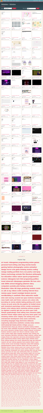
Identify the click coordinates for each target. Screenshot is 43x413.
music (18, 29)
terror (6, 389)
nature (19, 276)
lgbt (18, 310)
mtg (17, 395)
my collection (24, 47)
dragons (36, 359)
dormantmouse (4, 251)
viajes (12, 400)
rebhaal (34, 212)
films (23, 295)
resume (22, 350)
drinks (26, 405)
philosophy (37, 274)
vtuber (9, 328)
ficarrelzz (3, 154)
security (31, 363)
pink (18, 286)
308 (10, 125)
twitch (20, 87)
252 (30, 193)
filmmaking (27, 370)
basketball (14, 328)
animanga (18, 385)
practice (36, 395)
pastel (38, 377)
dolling (16, 87)
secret (39, 405)
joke (40, 402)
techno (27, 383)
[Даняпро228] (16, 189)
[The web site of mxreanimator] (26, 24)
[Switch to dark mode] (42, 1)
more (5, 401)
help (10, 380)
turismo (35, 389)
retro (38, 281)
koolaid (24, 165)
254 (10, 193)
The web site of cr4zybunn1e (16, 134)
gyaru (15, 353)
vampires (17, 347)
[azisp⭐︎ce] (36, 189)
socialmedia (32, 371)
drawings (21, 29)
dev (9, 374)
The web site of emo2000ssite (6, 47)
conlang (5, 395)
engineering (5, 323)
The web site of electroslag (15, 85)
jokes (37, 405)
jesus (28, 376)
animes (3, 344)
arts (29, 300)
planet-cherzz (3, 164)
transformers (3, 375)
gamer (28, 381)
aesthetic (17, 295)
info (16, 340)
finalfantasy (36, 403)
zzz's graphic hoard (14, 153)
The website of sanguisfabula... (36, 95)
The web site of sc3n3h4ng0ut (16, 211)
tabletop (17, 384)
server (12, 395)
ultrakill (37, 396)
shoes (7, 387)
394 (20, 38)
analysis (32, 387)
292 (30, 135)
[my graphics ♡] (26, 72)
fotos (10, 401)
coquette (36, 354)
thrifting (2, 387)
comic (38, 288)
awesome (33, 374)
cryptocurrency (3, 400)
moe (29, 398)
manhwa (18, 374)
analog (7, 385)
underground (6, 398)
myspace (36, 68)
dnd (21, 310)
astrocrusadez (3, 38)
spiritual (18, 403)
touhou (39, 357)
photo (34, 347)
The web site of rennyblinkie (5, 124)
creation (38, 388)
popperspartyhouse (14, 232)
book (2, 335)
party (21, 400)
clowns (35, 376)
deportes (3, 363)
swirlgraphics (3, 183)
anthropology (15, 389)
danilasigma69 (14, 193)
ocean (26, 362)
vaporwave (16, 337)
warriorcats (17, 382)
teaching (10, 359)
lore (18, 332)
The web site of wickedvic (35, 85)
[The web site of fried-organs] (6, 101)
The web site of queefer (25, 202)
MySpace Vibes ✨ (35, 105)
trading (5, 382)
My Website (34, 56)
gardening (25, 288)
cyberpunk (30, 325)
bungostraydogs (16, 39)
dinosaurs (20, 373)
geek (11, 397)
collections (31, 402)
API (33, 410)
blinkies (3, 29)
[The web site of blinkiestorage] (26, 92)
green (13, 383)
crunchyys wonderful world (5, 231)
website (18, 302)
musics (28, 397)
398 (30, 28)
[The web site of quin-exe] (16, 160)
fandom (27, 293)
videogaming (3, 389)
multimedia (3, 381)
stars (33, 365)
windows (27, 354)
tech (18, 279)
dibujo (7, 397)
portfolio (16, 272)
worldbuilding (6, 295)
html (21, 279)
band (23, 342)
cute (34, 272)
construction (3, 380)
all (37, 345)
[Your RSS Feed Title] (36, 121)
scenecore (23, 369)
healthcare (23, 386)
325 (10, 106)
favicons (20, 155)
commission (7, 399)
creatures (28, 402)
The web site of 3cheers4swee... (36, 240)
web (2, 283)
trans (27, 312)
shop (30, 333)
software (31, 308)
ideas (39, 384)
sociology (34, 384)
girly (30, 377)
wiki (34, 350)
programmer (34, 380)
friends (10, 314)
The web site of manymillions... (36, 76)
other (30, 345)
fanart (9, 68)
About (25, 410)
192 (20, 251)
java (28, 384)
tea (8, 376)
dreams (27, 348)
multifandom (35, 402)
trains (36, 377)
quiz (23, 397)
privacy (8, 367)
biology (17, 330)
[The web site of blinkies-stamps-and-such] (16, 63)
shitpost (40, 396)
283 (10, 154)
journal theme (13, 47)
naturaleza (37, 404)
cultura (24, 384)
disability (38, 400)
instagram (32, 398)
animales (30, 381)
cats (13, 58)
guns (14, 395)
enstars (20, 389)
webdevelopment (5, 357)
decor (28, 396)
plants (20, 314)
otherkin (33, 386)
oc (23, 184)
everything (4, 321)
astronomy (22, 337)
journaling (4, 302)
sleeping (36, 344)
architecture (37, 330)
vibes (36, 397)
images (8, 378)
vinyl (9, 398)
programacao (30, 388)
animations (35, 351)
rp (23, 362)
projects (28, 342)
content (27, 395)
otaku (17, 390)
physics (37, 337)
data (24, 365)
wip (34, 340)
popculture (27, 357)
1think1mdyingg (4, 222)
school (12, 283)
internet (31, 290)
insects (2, 382)
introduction (34, 58)
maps (2, 385)
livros (38, 375)
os (15, 397)
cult (30, 403)
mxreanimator (24, 28)
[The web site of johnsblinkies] (36, 198)
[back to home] (1, 1)
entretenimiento (32, 403)
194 (10, 251)
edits (36, 405)
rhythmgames (13, 398)
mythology (7, 360)
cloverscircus (13, 124)
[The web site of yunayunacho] (36, 247)
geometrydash (28, 403)
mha (8, 401)
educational (13, 374)
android (6, 376)
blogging (18, 283)
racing (40, 387)
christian (34, 388)
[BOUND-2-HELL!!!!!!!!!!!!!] (36, 169)
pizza (20, 360)
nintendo (30, 335)
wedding (8, 388)
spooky (15, 402)
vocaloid (17, 298)
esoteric (5, 394)
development (15, 319)
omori (24, 374)
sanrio (27, 310)
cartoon (19, 353)
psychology (16, 306)
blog (24, 68)
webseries (24, 389)
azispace (34, 193)
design (3, 269)
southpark (3, 383)
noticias (17, 398)
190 (30, 251)
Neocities (2, 410)
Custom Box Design (35, 47)
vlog (33, 373)
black (23, 401)
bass (32, 401)
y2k (5, 290)
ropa (19, 384)
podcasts (27, 385)
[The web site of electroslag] (16, 82)
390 (30, 38)
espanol (11, 402)
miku (22, 382)
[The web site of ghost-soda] (16, 92)
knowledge (13, 388)
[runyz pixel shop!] (36, 14)
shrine (37, 366)
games (24, 116)
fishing (17, 386)
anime (13, 39)
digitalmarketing (29, 389)
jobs (5, 405)
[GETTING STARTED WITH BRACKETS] (16, 101)
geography (9, 370)
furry (4, 213)
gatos (2, 338)
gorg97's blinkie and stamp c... (26, 192)
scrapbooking (3, 390)
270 (30, 164)
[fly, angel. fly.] (6, 160)
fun (28, 184)
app (22, 353)
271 (20, 164)
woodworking (29, 405)
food (10, 265)
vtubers (33, 377)
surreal (34, 390)
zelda (17, 401)
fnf (29, 360)
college (2, 378)
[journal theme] (16, 43)
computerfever (24, 164)
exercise (35, 401)
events (38, 347)
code (37, 316)
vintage (24, 325)
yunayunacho (34, 251)
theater (27, 375)
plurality (22, 378)
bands (2, 386)
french (21, 394)
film (23, 274)
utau (10, 369)
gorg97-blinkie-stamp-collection (26, 193)
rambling (26, 402)
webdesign (28, 328)
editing (23, 312)
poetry (14, 58)
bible (25, 387)
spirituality (26, 327)
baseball (22, 380)
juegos (27, 338)
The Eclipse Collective (25, 85)
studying (7, 363)
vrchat (19, 400)
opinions (20, 405)
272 (10, 164)
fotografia (28, 367)
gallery (3, 360)
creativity (13, 310)
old (18, 377)
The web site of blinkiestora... (26, 95)
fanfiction (31, 298)
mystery (8, 356)
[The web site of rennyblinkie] (6, 121)
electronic (19, 375)
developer (10, 354)
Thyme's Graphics (24, 221)
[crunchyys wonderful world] (6, 227)
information (21, 335)
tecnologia (17, 344)
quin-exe (13, 164)
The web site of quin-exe (15, 163)
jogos (15, 351)
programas (9, 386)
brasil (10, 371)
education (8, 276)
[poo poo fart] (16, 237)
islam (36, 401)
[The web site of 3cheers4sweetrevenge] (36, 237)
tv (12, 295)
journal (33, 293)
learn (15, 387)
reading (10, 272)
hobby (5, 362)
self (25, 405)
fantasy (23, 286)
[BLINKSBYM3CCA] (6, 72)
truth (12, 394)
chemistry (33, 375)
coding (35, 269)
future (17, 400)
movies (28, 265)
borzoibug (13, 77)
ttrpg (17, 321)
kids (6, 395)
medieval (5, 388)
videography (34, 378)
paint (13, 406)
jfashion (21, 362)
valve (19, 97)
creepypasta (21, 354)
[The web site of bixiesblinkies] (16, 140)
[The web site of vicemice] (6, 82)
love (34, 281)
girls (32, 376)
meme (38, 353)
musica (29, 269)
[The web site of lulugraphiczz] (6, 92)
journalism (23, 356)
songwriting (14, 399)
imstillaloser (13, 28)
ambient (32, 389)
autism (23, 345)
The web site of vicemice (5, 85)
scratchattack (34, 183)
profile (34, 345)
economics (12, 385)
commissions (24, 87)
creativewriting (3, 398)
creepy (13, 380)
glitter (5, 397)
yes (38, 383)
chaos (21, 397)
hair (17, 389)
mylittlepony (23, 394)
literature (29, 274)
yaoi (10, 342)
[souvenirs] (26, 34)
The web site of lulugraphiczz (5, 95)
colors (27, 386)
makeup (13, 308)
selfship (2, 395)
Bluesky (12, 410)
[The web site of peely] (6, 189)
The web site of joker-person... (26, 105)
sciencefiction (11, 390)
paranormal (23, 366)
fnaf (2, 328)
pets (2, 330)
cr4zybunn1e (13, 135)
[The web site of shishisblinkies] (26, 247)
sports (25, 276)
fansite (30, 365)
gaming (4, 267)
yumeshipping (9, 400)
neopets (38, 403)
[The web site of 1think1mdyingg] (6, 218)
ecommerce (12, 375)
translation (38, 380)
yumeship (7, 380)
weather (16, 383)
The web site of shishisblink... (26, 250)
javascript (8, 325)
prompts (34, 405)
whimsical (12, 401)
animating (6, 400)
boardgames (4, 370)
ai (7, 290)
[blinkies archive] (26, 237)
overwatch (21, 401)
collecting (3, 348)
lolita (24, 376)
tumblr (14, 381)
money (19, 340)
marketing (24, 308)
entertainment (5, 319)
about (36, 338)
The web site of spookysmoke (26, 66)
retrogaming (39, 378)
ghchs (16, 360)
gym (36, 350)
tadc (1, 404)
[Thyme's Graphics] (26, 218)
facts (24, 401)
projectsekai (15, 406)
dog (23, 357)
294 (10, 135)
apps (18, 351)
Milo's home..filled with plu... (26, 153)
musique (25, 399)
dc (33, 382)
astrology (26, 350)
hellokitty (30, 373)
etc (9, 302)
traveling (25, 363)
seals (31, 394)
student (6, 374)
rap (36, 353)
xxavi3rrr (13, 154)
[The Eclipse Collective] (26, 82)
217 (10, 232)
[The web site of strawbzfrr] (36, 24)
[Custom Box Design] (36, 43)
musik (40, 403)
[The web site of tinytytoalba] (6, 208)
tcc (20, 385)
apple (10, 398)
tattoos (36, 383)
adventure (33, 360)
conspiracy (17, 388)
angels (39, 385)
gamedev (26, 281)
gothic (31, 350)
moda (36, 332)
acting (2, 376)
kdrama (4, 385)
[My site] (26, 208)
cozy (27, 374)
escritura (24, 395)
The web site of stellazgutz (15, 221)
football (33, 304)
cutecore (34, 252)
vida (35, 386)
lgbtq (38, 312)
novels (16, 362)
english (30, 353)
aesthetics (20, 323)
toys (7, 351)
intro (33, 353)
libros (8, 347)
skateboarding (23, 351)
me (2, 310)
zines (21, 319)
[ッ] (36, 131)
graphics (6, 39)
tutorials (2, 394)
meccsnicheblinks (4, 77)
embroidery (29, 401)
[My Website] (36, 53)
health (7, 300)
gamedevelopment (6, 345)
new (15, 400)
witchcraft (38, 340)
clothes (10, 316)
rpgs (35, 370)
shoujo (17, 397)
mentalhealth (14, 350)
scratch (18, 376)
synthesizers (38, 399)
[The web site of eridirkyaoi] (6, 198)
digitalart (7, 310)
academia (13, 387)
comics (26, 267)
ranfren (8, 406)
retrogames (21, 390)
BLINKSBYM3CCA (4, 76)
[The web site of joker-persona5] (26, 101)
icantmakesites (19, 242)
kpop (38, 272)
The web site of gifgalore (15, 114)
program (37, 308)
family (19, 356)
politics (36, 279)
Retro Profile (13, 250)
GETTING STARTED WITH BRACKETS (16, 105)
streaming (4, 316)
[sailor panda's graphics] (26, 227)
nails (19, 390)
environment (11, 377)
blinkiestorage (24, 96)
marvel (39, 350)
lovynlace (24, 106)
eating (38, 387)
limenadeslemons (14, 57)
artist (8, 308)
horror (9, 269)
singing (3, 337)
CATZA (23, 56)
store (31, 376)
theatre (32, 342)
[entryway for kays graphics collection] (26, 131)
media (36, 295)
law (36, 365)
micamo (13, 38)
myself (21, 363)
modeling (9, 385)
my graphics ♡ (24, 76)
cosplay (32, 332)
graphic (7, 371)
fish (32, 347)
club (13, 405)
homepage (37, 386)
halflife (24, 405)
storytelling (21, 328)
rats (36, 389)
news (3, 300)
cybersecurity (25, 340)
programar (10, 382)
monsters (21, 384)
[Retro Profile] (16, 247)
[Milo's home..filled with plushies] (26, 150)
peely (2, 193)
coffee (39, 328)
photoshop (11, 406)
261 (10, 183)
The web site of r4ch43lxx (35, 66)
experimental (8, 338)
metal (18, 312)
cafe (26, 376)
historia (30, 375)
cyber (30, 380)
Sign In (40, 0)
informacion (25, 397)
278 (30, 154)
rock (24, 316)
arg (10, 290)
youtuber (28, 398)
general (15, 390)
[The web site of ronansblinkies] (36, 111)
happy (12, 405)
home (40, 366)
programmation (32, 396)
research (3, 342)
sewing (29, 316)
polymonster (34, 222)
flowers (21, 330)
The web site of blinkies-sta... (16, 66)
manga (3, 272)
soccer (6, 330)
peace (22, 405)
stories (13, 302)
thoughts (33, 328)
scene (17, 68)
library (6, 390)
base (25, 223)
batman (16, 395)
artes (28, 380)
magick (25, 403)
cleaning (10, 387)
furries (7, 344)
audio (21, 365)
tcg (4, 405)
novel (15, 376)
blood (31, 399)
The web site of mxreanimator (26, 27)
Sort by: (2, 8)
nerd (20, 382)
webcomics (13, 323)
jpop (36, 375)
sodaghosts (13, 96)
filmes (37, 371)
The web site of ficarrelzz (5, 153)
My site (23, 211)
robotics (3, 371)
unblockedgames (27, 400)
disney (19, 398)
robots (35, 357)
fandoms (3, 332)
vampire (34, 395)
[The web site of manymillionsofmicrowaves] (36, 72)
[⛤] (36, 160)
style (37, 363)
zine (21, 359)
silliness (16, 404)
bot (21, 396)
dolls (27, 345)
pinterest (32, 369)
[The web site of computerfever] (26, 160)
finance (14, 345)
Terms (38, 410)
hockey (12, 386)
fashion (10, 267)
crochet (37, 302)
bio (17, 184)
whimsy (35, 356)
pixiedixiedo (13, 183)
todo (9, 399)
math (11, 300)
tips (34, 404)
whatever (14, 378)
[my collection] (26, 43)
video (12, 288)
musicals (13, 360)
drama (11, 384)
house (15, 401)
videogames (14, 29)
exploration (9, 402)
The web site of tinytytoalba (5, 211)
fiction (19, 300)
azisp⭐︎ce (33, 192)
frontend (6, 404)
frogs (27, 390)
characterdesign (31, 362)
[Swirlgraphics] (6, 179)
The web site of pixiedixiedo (15, 182)
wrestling (3, 369)
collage (31, 370)
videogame (4, 145)
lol (29, 366)
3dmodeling (14, 373)
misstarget (24, 212)
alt (25, 365)
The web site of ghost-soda (15, 95)
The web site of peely (4, 192)
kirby (17, 387)
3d (29, 304)
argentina (18, 405)
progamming (20, 371)
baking (23, 302)
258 (20, 183)
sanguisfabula (34, 96)
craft (11, 366)
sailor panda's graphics (25, 231)
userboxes (10, 184)
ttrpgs (26, 335)
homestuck (4, 58)
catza (23, 57)
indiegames (18, 366)
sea (19, 406)
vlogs (35, 394)
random (37, 58)
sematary (24, 58)
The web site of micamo (15, 37)
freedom (6, 386)
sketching (37, 384)
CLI (29, 410)
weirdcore (9, 332)
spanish (3, 365)
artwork (34, 385)
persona (22, 381)
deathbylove (34, 232)
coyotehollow (24, 125)
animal (9, 397)
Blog (31, 410)
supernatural (7, 381)
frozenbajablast (34, 57)
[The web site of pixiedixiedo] (16, 179)
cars (6, 298)
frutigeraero (23, 344)
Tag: (25, 8)
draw (28, 377)
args (10, 376)
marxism (26, 401)
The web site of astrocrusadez (6, 37)
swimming (23, 383)
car (27, 373)
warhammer (4, 404)
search (36, 387)
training (11, 399)
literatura (39, 373)
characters (33, 312)
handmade (12, 396)
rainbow (14, 403)
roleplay (25, 184)
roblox (14, 276)
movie (3, 333)
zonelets (38, 367)
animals (29, 58)
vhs (3, 386)
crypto (37, 342)
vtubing (7, 401)
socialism (30, 383)
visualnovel (36, 385)
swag (2, 367)
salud (20, 383)
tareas (21, 406)
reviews (36, 323)
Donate (27, 410)
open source (5, 410)
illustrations (39, 394)
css (24, 310)
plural (29, 387)
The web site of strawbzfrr (35, 27)
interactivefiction (21, 402)
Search (8, 0)
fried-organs (3, 106)
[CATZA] (26, 53)
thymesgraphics (24, 222)
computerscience (18, 381)
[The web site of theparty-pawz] (6, 14)
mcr (36, 242)
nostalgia (17, 252)
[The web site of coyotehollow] (26, 121)
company (9, 396)
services (18, 380)
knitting (12, 347)
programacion (33, 276)
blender (13, 362)
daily (4, 397)
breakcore (23, 367)
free (2, 354)
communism (33, 367)
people (7, 384)
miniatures (15, 405)
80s (22, 376)
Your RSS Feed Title (35, 124)
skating (19, 378)
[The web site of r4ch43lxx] (36, 63)
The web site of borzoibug (15, 76)
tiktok (40, 383)
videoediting (35, 381)
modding (3, 356)
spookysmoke (24, 67)
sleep (27, 116)
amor (11, 363)
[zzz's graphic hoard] (16, 150)
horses (5, 378)
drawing (23, 269)
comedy (27, 323)
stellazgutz (13, 222)
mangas (25, 385)
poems (21, 347)
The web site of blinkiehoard (36, 37)
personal (4, 39)
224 (30, 222)
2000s (10, 97)
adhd (36, 398)
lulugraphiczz (3, 96)
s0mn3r (3, 57)
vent (21, 374)
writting (29, 386)
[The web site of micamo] (16, 34)
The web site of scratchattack (36, 182)
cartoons (29, 286)
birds (2, 340)
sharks (24, 375)
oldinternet (34, 398)
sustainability (30, 390)
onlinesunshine (34, 106)
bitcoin (18, 383)
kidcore (23, 388)
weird (3, 325)
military (16, 399)
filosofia (28, 399)
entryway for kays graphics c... (26, 134)
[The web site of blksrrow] (6, 169)
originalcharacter (3, 399)
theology (39, 390)
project (14, 332)
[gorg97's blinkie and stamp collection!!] (26, 189)
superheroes (15, 394)
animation (4, 155)
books (33, 265)
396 (10, 38)
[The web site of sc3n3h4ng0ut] (16, 208)
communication (33, 397)
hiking (11, 353)
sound (26, 384)
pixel (38, 116)
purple (14, 386)
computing (21, 377)
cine (13, 363)
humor (31, 359)
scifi (33, 302)
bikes (35, 396)
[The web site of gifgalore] (16, 111)
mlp (9, 58)
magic (11, 333)
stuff (15, 300)
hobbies (36, 327)
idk (26, 145)
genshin (8, 348)
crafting (36, 335)
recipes (39, 363)
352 (30, 77)
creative (7, 333)
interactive (18, 357)
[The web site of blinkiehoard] (36, 34)
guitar (36, 314)
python (28, 356)
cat (7, 304)
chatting (2, 384)
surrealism (33, 383)
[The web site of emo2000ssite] (6, 43)
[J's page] (16, 24)
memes (4, 293)
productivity (23, 404)
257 (30, 183)
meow (9, 365)
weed (39, 382)
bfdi (27, 366)
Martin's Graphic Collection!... (6, 240)
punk (10, 304)
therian (25, 382)
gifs (27, 213)
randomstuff (33, 400)
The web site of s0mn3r (5, 56)
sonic (15, 316)
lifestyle (3, 312)
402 (10, 28)
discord (22, 332)
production (36, 369)
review (29, 395)
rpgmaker (8, 394)
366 (20, 67)
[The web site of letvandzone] (6, 131)
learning (11, 298)
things (29, 374)
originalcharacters (6, 327)
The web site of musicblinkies (6, 114)
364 (30, 67)
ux (36, 394)
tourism (2, 388)
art (33, 29)
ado (7, 145)
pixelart (18, 87)
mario (38, 376)
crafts (19, 290)
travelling (3, 373)
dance (18, 308)
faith (33, 404)
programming (34, 174)
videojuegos (18, 281)
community (31, 319)
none (13, 371)
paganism (36, 400)
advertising (4, 402)
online (36, 362)
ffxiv (12, 369)
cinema (3, 304)
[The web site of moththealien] (26, 140)
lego (7, 382)
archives (11, 394)
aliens (28, 351)
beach (19, 401)
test (22, 298)
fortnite (26, 360)
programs (31, 395)
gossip (24, 402)
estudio (33, 394)
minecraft (9, 281)
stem (14, 401)
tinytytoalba (3, 212)
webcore (20, 327)
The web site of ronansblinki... (36, 114)
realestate (25, 377)
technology (11, 274)
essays (37, 348)
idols (22, 400)
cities (31, 405)
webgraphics (8, 97)
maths (36, 374)
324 (20, 106)
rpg (24, 314)
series (15, 304)
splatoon (16, 354)
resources (15, 359)
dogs (19, 288)
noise (15, 367)
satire (18, 399)
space (25, 298)
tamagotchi (2, 403)
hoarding (8, 174)
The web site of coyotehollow (26, 124)
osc (19, 359)
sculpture (20, 387)
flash (25, 381)
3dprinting (36, 382)
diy (21, 304)
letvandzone (3, 135)
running (12, 367)
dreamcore (38, 360)
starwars (14, 377)
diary (16, 58)
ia (37, 397)
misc (20, 376)
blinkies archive (24, 240)
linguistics (31, 348)
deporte (2, 377)
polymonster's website (35, 221)
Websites (5, 0)
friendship (20, 388)
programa (11, 389)
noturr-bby (24, 183)
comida (28, 306)
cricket (27, 387)
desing (31, 401)
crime (14, 400)
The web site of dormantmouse (6, 250)
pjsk (6, 365)
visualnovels (18, 348)
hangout (14, 213)
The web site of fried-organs (5, 105)
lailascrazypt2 (34, 164)
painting (29, 302)
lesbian (2, 374)
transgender (7, 350)
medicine (6, 354)
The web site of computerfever (26, 163)
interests (18, 345)
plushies (19, 367)
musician (9, 405)
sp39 (23, 232)
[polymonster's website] (36, 218)
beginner (29, 404)
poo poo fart (13, 240)
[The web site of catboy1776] (26, 111)
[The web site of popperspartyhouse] (16, 227)
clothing (34, 333)
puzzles (15, 356)
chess (11, 356)
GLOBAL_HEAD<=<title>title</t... (16, 56)
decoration (20, 116)
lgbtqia (6, 383)
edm (29, 385)
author (22, 385)
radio (39, 335)
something (7, 403)
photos (19, 325)
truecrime (31, 384)
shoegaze (39, 395)
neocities (14, 397)
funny (27, 314)
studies (20, 404)
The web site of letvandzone (5, 134)
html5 (32, 344)
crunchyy (3, 232)
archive (23, 306)
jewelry (37, 370)
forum (11, 383)
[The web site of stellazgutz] (16, 218)
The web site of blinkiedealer (16, 202)
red (12, 404)
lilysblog (24, 77)
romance (28, 347)
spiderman (9, 395)
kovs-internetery (14, 67)
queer (9, 293)
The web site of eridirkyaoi (5, 202)
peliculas (7, 353)
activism (28, 369)
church (39, 398)
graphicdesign (11, 312)
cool (39, 314)
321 (30, 106)
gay (16, 327)
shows (38, 304)
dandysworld (2, 396)
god (22, 375)
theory (19, 394)
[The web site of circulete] (36, 140)
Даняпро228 (13, 192)
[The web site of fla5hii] (36, 150)
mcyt (33, 194)
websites (32, 338)
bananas (7, 194)
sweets (30, 397)
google (30, 400)
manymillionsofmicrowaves (36, 77)
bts (6, 373)
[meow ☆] (26, 14)
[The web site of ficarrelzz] (6, 150)
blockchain (19, 396)
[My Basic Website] (36, 227)
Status (36, 410)
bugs (31, 340)
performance (21, 395)
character (28, 394)
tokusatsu (2, 406)
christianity (32, 366)
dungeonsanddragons (22, 403)
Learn (14, 0)
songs (19, 369)
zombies (27, 404)
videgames (2, 405)
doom (11, 381)
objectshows (16, 365)
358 (10, 77)
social (5, 328)
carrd (2, 362)
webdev (13, 376)
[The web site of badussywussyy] (6, 140)
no (28, 363)
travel (3, 281)
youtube (13, 286)
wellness (36, 390)
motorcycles (11, 404)
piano (9, 362)
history (4, 274)
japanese (19, 342)
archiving (6, 406)
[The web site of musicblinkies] (6, 111)
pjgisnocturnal (3, 28)
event (14, 382)
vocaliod (9, 145)
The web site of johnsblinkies (36, 202)
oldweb (39, 97)
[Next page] (24, 256)
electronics (23, 321)
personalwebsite (30, 337)
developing (31, 404)
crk (7, 396)
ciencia (8, 404)
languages (12, 321)
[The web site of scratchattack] (36, 179)
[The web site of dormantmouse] (6, 247)
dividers (18, 116)
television (4, 347)
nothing (7, 340)
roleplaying (17, 363)
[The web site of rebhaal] (36, 208)
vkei (34, 363)
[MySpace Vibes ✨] (36, 101)
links (39, 223)
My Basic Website (34, 231)
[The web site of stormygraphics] (16, 14)
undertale (17, 97)
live (26, 394)
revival (20, 399)
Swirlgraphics (3, 182)
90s (18, 304)
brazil (27, 388)
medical (5, 384)
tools (36, 373)
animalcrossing (17, 402)
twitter (2, 402)
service (11, 388)
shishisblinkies (24, 251)
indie (35, 310)
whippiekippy (34, 125)
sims (29, 399)
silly (29, 184)
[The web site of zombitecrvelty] (6, 63)
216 (30, 232)
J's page (13, 27)
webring (7, 405)
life (32, 281)
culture (33, 300)
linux (36, 290)
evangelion (2, 401)
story (33, 316)
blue (24, 371)
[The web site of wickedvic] (36, 82)
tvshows (14, 342)
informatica (8, 335)
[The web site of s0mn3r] (6, 53)
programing (28, 279)
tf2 (40, 369)
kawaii (14, 293)
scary (25, 388)
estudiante (25, 390)
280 (20, 154)
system (22, 348)
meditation (22, 398)
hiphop (13, 366)
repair (8, 403)
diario (24, 404)
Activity (11, 0)
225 (10, 222)
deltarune (30, 321)
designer (14, 404)
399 (20, 28)
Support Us (17, 0)
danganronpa (7, 366)
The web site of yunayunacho (36, 250)
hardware (28, 382)
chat (11, 337)
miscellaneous (39, 404)
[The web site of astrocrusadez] (6, 34)
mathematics (4, 359)
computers (5, 286)
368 (10, 67)
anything (11, 340)
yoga (17, 378)
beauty (14, 325)
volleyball (18, 370)
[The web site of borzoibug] (16, 72)
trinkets (38, 381)
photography (18, 267)
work (24, 347)
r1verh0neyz (24, 154)
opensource (13, 384)
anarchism (8, 375)
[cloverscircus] (16, 121)
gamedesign (13, 357)
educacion (11, 330)
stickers (15, 375)
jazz (5, 377)
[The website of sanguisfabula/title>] (36, 92)
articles (5, 396)
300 (30, 125)
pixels (40, 39)
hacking (31, 327)
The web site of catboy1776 (26, 114)
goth (2, 306)
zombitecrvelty (3, 67)
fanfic (9, 351)
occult (11, 344)
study (32, 323)
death (16, 371)
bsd (31, 385)
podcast (22, 370)
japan (15, 333)
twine (7, 377)
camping (26, 396)
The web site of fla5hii (35, 153)
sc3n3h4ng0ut (14, 212)
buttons (11, 165)
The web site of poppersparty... (16, 231)
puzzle (12, 348)
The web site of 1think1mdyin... (6, 221)
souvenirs (23, 37)
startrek (17, 396)
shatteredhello (34, 135)
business (38, 298)
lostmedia (19, 397)
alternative (14, 335)
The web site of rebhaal (35, 211)
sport (32, 310)
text (36, 388)
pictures (14, 370)
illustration (5, 288)
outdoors (28, 371)
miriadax (33, 402)
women (8, 390)
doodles (23, 396)
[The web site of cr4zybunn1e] (16, 131)
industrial (34, 399)
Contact (25, 411)
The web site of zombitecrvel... (6, 66)
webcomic (29, 295)
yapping (8, 389)
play (19, 395)
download (18, 406)
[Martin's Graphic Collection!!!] (6, 237)
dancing (3, 351)
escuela (25, 380)
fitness (8, 337)
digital (23, 338)
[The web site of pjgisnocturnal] (6, 24)
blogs (13, 327)
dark (28, 365)
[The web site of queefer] (26, 198)
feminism (15, 369)
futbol (2, 350)
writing (14, 265)
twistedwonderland (9, 29)
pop (17, 377)
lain (12, 351)
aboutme (4, 314)
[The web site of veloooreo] (26, 169)
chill (31, 386)
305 (20, 125)
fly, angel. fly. (3, 163)
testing (19, 338)
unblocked (30, 378)
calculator (23, 399)
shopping (25, 333)
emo (19, 68)
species (2, 397)
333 (30, 96)
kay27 (23, 135)
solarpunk (25, 398)
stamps (5, 29)
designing (10, 373)
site (8, 342)
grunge (24, 373)
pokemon (26, 283)
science (4, 279)
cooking (25, 290)
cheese (12, 403)
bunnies (38, 365)
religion (15, 314)
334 (10, 96)
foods (5, 367)
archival (4, 406)
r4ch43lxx (34, 67)
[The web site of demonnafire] (16, 169)
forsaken (15, 396)
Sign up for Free (35, 0)
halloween (23, 387)
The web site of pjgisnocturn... (6, 27)
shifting (18, 404)
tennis (22, 389)
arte (13, 269)
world (15, 385)
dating (4, 403)
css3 (15, 403)
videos (14, 290)
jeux (10, 403)
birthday (32, 354)
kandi (9, 383)
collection (31, 126)
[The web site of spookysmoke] (26, 63)
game (18, 269)
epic (25, 383)
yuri (31, 351)
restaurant (19, 386)
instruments (39, 401)
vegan (13, 402)
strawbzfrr (34, 28)
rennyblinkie (3, 125)
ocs (17, 58)
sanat (29, 396)
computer (31, 330)
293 (20, 135)
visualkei (6, 402)
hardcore (5, 387)
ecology (15, 380)
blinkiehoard (34, 38)
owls (3, 213)
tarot (19, 350)
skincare (31, 382)
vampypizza (13, 106)
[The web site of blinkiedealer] (16, 198)
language (19, 333)
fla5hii (33, 154)
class (35, 399)
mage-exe (13, 251)
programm (38, 402)
